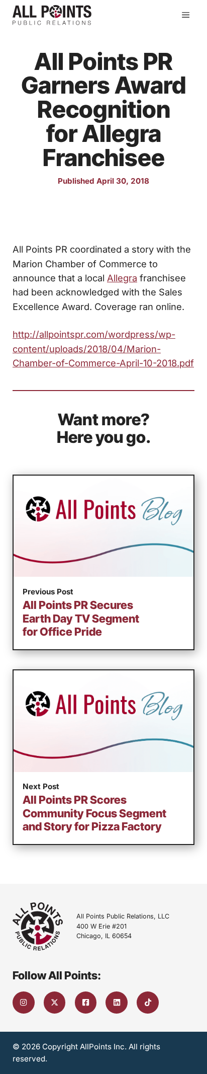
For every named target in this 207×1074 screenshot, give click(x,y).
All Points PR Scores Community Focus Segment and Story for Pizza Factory (94, 813)
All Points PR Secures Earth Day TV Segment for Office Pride (81, 618)
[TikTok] (148, 1002)
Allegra (122, 277)
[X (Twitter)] (55, 1002)
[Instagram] (24, 1002)
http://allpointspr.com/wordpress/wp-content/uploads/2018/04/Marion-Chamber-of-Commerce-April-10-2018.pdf (103, 348)
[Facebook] (86, 1002)
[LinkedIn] (117, 1002)
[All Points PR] (52, 15)
